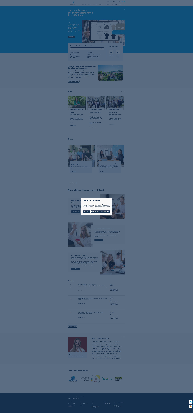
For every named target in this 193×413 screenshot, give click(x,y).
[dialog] (96, 206)
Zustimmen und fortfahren (105, 211)
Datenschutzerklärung (89, 207)
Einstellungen (86, 211)
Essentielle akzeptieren (95, 211)
